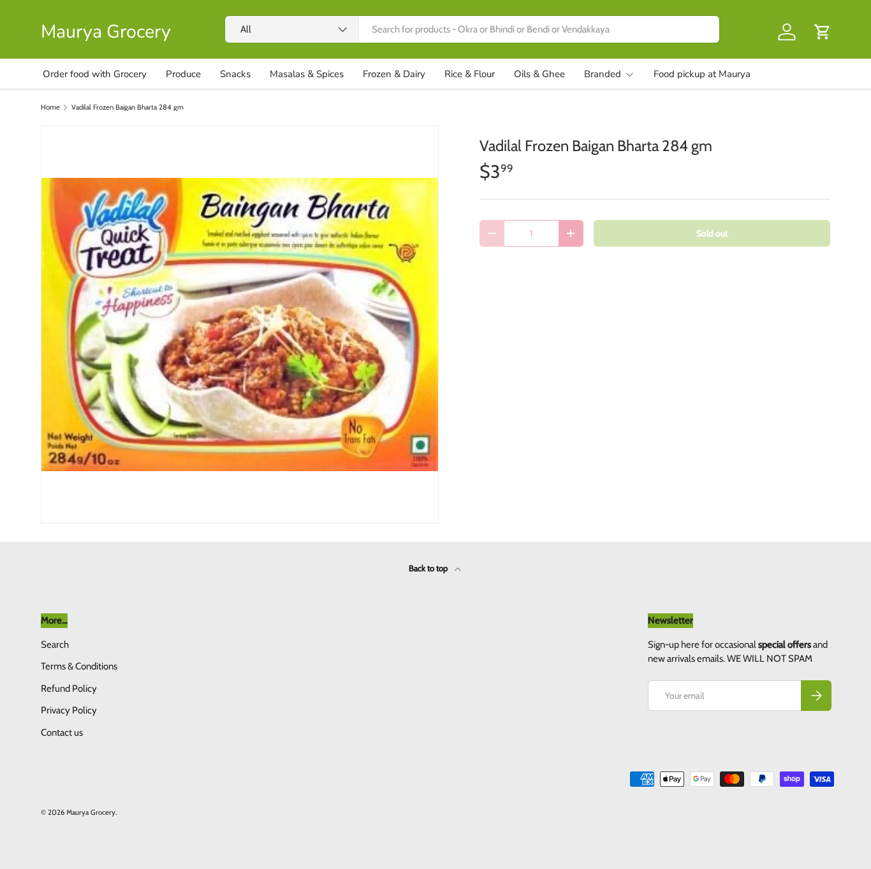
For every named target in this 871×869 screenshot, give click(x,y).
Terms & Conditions (79, 666)
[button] (823, 32)
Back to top (429, 568)
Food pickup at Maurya (702, 74)
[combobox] (472, 29)
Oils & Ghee (539, 74)
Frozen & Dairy (394, 74)
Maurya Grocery (90, 812)
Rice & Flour (469, 74)
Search (55, 644)
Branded (602, 74)
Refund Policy (69, 688)
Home (50, 107)
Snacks (235, 74)
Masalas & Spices (307, 74)
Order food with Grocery (95, 74)
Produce (183, 74)
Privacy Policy (69, 710)
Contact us (62, 732)
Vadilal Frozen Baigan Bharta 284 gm (127, 107)
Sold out (712, 233)
